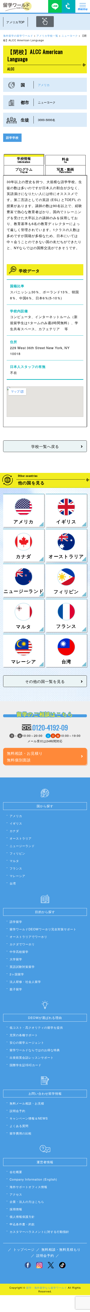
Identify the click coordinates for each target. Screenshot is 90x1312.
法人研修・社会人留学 (25, 981)
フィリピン (17, 853)
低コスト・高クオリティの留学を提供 (36, 1027)
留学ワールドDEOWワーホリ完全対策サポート (43, 929)
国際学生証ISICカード (25, 1065)
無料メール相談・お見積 (27, 1103)
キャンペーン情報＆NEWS (29, 1118)
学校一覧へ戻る (45, 446)
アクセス (16, 1194)
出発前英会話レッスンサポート (32, 1057)
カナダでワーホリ (22, 944)
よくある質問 (19, 1125)
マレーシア (17, 875)
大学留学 (16, 959)
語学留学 (16, 921)
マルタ (14, 860)
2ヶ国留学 (17, 974)
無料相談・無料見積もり (61, 1249)
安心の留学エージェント (27, 1042)
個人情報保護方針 (22, 1216)
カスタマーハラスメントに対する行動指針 (39, 1231)
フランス (16, 868)
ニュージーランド (22, 845)
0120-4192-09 (50, 727)
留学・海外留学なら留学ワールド (46, 1287)
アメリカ (44, 84)
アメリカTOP (15, 22)
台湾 (13, 883)
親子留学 (16, 989)
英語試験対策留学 (22, 966)
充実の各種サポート (24, 1035)
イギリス (16, 823)
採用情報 (16, 1209)
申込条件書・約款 (22, 1224)
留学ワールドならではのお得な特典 (35, 1050)
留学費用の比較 (21, 1133)
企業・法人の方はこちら (27, 1201)
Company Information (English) (33, 1179)
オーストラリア (21, 838)
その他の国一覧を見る (45, 681)
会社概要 (16, 1172)
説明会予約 (17, 1110)
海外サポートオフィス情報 (28, 1187)
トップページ (24, 1249)
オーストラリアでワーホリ (28, 936)
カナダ (14, 830)
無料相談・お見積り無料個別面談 (25, 756)
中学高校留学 (19, 951)
